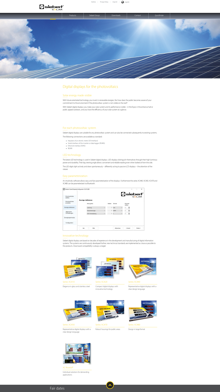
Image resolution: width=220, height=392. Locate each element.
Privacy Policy (104, 2)
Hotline (93, 2)
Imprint (115, 2)
